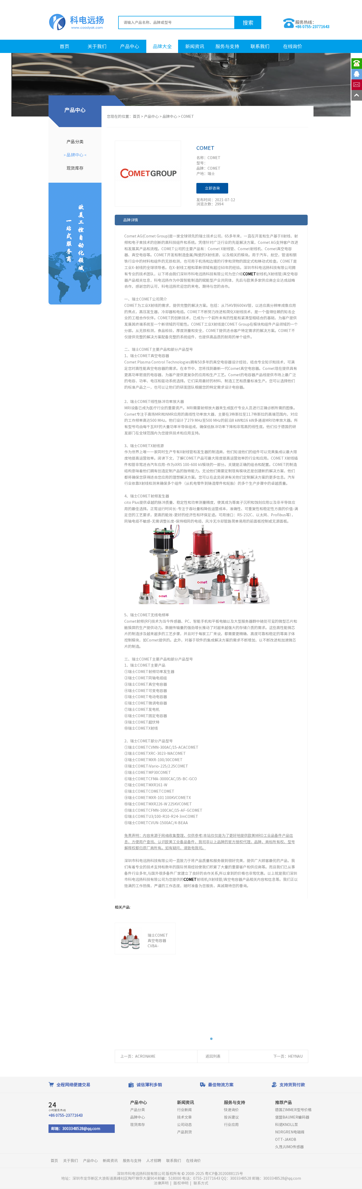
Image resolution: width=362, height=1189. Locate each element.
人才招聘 (153, 1161)
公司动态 (184, 1125)
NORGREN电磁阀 (289, 1132)
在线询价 (292, 46)
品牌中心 (75, 155)
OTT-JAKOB (285, 1139)
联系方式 (200, 1183)
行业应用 (231, 1125)
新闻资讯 (194, 46)
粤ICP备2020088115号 (224, 1173)
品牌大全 (162, 46)
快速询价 (231, 1110)
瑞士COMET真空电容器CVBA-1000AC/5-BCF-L (158, 946)
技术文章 (184, 1117)
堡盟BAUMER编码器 (292, 1117)
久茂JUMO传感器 (289, 1147)
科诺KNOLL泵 (286, 1125)
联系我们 (260, 46)
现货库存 (75, 168)
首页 (64, 46)
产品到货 (184, 1132)
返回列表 (213, 1056)
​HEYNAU (295, 1056)
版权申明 (181, 1183)
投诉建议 (231, 1117)
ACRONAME (145, 1056)
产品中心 (129, 46)
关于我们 (97, 46)
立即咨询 (212, 188)
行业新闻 (184, 1110)
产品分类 (75, 142)
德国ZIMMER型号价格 (293, 1110)
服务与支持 (227, 46)
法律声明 (161, 1183)
